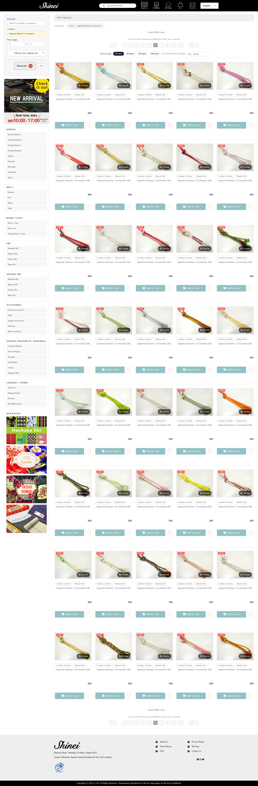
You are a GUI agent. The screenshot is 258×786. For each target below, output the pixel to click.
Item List (67, 18)
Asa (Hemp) (12, 362)
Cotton (10, 367)
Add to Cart (71, 125)
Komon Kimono (14, 134)
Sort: (189, 54)
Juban (10, 177)
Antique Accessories (16, 321)
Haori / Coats (13, 223)
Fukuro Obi (12, 259)
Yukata (10, 156)
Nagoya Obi (12, 254)
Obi (9, 197)
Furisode (11, 161)
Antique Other (13, 373)
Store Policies (165, 746)
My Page (195, 746)
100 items (155, 54)
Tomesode (12, 172)
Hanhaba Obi (13, 248)
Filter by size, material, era (25, 53)
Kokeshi (11, 398)
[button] (93, 768)
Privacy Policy (198, 742)
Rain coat (12, 228)
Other (10, 208)
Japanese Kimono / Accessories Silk (73, 99)
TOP (59, 18)
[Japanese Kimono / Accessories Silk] (73, 76)
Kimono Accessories (16, 310)
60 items (130, 54)
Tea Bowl (11, 387)
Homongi (11, 167)
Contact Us (196, 751)
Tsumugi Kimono (15, 140)
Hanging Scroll (14, 393)
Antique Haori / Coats (16, 234)
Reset (42, 66)
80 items (142, 54)
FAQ (162, 751)
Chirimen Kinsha (15, 346)
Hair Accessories (14, 331)
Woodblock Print (15, 404)
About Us (164, 742)
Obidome (11, 326)
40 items (118, 54)
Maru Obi (12, 264)
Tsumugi (11, 357)
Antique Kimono (14, 150)
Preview (84, 86)
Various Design (14, 351)
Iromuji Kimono (14, 145)
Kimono (11, 192)
